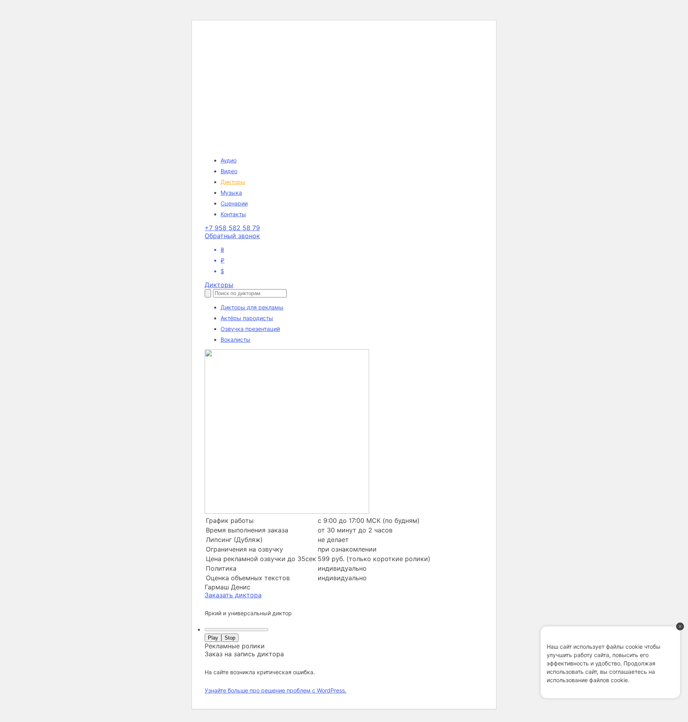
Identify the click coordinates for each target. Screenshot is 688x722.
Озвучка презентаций (250, 328)
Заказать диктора (233, 595)
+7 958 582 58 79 (232, 228)
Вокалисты (235, 339)
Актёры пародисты (247, 318)
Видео (229, 171)
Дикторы (233, 181)
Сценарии (234, 203)
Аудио (228, 160)
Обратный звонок (232, 236)
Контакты (233, 214)
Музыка (231, 192)
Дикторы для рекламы (252, 307)
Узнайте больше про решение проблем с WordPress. (275, 690)
